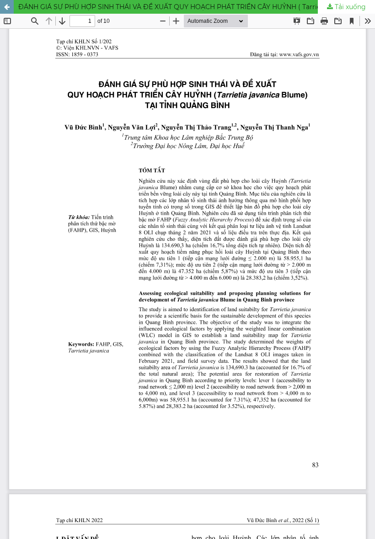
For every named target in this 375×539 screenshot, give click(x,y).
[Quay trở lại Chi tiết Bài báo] (7, 7)
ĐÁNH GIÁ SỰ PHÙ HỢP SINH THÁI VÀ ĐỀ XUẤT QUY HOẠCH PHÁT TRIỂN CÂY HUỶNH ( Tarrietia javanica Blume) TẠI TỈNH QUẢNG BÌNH (196, 7)
